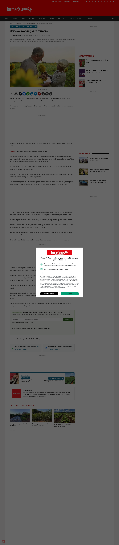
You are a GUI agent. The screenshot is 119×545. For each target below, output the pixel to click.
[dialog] (59, 272)
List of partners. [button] (74, 280)
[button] (59, 273)
